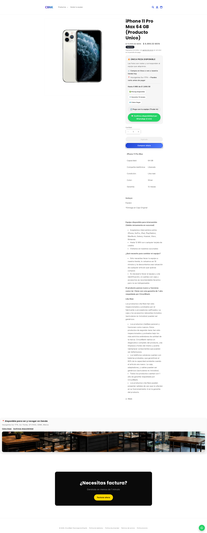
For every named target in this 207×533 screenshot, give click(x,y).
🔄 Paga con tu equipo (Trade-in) (144, 109)
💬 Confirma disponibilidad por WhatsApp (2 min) (144, 117)
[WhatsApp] (202, 528)
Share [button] (130, 399)
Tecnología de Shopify (80, 528)
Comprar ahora (144, 145)
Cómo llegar (7, 429)
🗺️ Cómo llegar (135, 102)
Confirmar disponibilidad (23, 429)
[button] (63, 7)
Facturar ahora (103, 497)
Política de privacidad (112, 528)
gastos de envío (148, 50)
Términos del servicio (128, 528)
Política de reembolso (96, 528)
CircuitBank (68, 528)
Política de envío (142, 528)
